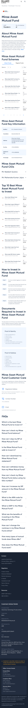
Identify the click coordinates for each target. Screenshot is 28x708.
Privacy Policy (4, 585)
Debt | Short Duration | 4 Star (11, 262)
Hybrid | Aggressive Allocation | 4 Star (12, 227)
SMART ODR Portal (6, 593)
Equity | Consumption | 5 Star (11, 73)
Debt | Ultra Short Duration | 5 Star (12, 87)
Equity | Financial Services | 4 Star (12, 101)
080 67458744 (7, 674)
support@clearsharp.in (6, 559)
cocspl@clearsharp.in (10, 683)
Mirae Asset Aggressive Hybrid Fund (13, 225)
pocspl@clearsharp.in (10, 676)
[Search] (21, 1)
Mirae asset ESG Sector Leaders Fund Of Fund (16, 254)
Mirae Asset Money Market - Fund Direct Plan (16, 93)
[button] (8, 63)
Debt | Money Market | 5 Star (11, 94)
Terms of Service (5, 583)
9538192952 (6, 689)
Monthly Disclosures (6, 576)
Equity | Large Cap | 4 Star (10, 248)
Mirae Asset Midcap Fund (11, 197)
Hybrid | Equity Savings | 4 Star (11, 241)
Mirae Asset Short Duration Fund (12, 261)
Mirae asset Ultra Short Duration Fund (14, 86)
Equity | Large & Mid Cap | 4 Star (11, 109)
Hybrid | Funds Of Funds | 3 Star (11, 255)
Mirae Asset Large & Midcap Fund (13, 107)
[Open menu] (25, 1)
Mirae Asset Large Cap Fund (12, 247)
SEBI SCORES (5, 596)
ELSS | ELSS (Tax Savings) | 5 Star (11, 80)
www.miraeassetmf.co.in (17, 157)
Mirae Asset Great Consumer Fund (13, 72)
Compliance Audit (5, 580)
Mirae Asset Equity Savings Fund (12, 240)
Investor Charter (5, 571)
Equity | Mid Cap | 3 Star (10, 198)
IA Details (3, 578)
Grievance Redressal (6, 573)
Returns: (4, 67)
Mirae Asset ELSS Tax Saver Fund (13, 79)
